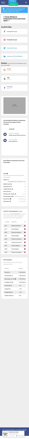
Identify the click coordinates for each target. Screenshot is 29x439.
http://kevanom (17, 181)
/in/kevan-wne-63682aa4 (14, 56)
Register (14, 4)
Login (10, 11)
